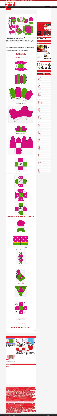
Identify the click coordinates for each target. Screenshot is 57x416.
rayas (23, 407)
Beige (30, 388)
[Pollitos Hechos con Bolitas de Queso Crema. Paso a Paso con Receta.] (45, 51)
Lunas (38, 119)
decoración (11, 394)
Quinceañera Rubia (19, 407)
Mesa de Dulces (22, 0)
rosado (24, 408)
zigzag (19, 412)
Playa (9, 406)
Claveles (31, 392)
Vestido (21, 411)
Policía (14, 406)
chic (15, 392)
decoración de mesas (16, 395)
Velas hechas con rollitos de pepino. (49, 56)
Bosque (34, 389)
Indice (39, 73)
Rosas (27, 408)
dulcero (9, 396)
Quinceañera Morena (14, 407)
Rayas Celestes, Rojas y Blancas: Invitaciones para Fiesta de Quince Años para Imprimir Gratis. (43, 32)
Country (19, 393)
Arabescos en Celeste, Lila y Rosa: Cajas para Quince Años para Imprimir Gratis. (20, 345)
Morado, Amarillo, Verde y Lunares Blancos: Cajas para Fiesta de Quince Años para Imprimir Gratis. (11, 345)
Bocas (9, 389)
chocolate (21, 392)
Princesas (25, 406)
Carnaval (27, 391)
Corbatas (13, 393)
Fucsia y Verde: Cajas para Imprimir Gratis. (13, 14)
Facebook (7, 397)
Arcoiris (6, 388)
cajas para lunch (14, 391)
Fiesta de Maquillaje (14, 397)
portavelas (18, 406)
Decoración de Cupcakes (28, 394)
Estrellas (27, 396)
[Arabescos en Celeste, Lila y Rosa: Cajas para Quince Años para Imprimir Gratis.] (20, 341)
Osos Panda (39, 125)
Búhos (12, 390)
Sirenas (17, 409)
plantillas (7, 406)
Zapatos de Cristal (11, 412)
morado (38, 164)
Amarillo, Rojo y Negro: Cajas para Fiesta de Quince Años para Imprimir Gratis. (21, 353)
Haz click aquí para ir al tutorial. (21, 283)
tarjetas (19, 410)
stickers (13, 410)
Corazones (10, 393)
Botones (7, 390)
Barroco (27, 388)
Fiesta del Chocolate (29, 397)
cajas (28, 390)
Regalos (11, 408)
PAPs (9, 0)
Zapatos (7, 412)
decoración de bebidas (22, 394)
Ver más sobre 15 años (47, 58)
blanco (6, 389)
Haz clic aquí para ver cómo (20, 53)
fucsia (29, 398)
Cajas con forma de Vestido (9, 391)
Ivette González (34, 330)
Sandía (33, 408)
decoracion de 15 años (15, 394)
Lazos (38, 116)
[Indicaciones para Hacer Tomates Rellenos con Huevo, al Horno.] (40, 48)
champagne (12, 392)
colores (33, 392)
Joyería (38, 115)
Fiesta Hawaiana (7, 398)
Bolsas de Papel (13, 389)
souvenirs (7, 410)
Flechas (11, 398)
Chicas (18, 392)
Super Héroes (16, 410)
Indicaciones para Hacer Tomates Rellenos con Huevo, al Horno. (40, 53)
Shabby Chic (11, 409)
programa (28, 406)
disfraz (33, 395)
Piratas (38, 131)
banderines (20, 388)
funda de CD (33, 398)
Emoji (12, 396)
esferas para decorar (23, 396)
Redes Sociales (7, 408)
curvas (32, 393)
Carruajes (30, 391)
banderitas (24, 388)
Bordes (31, 389)
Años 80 (38, 79)
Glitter (38, 107)
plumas (12, 406)
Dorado (6, 396)
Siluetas (15, 409)
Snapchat (21, 409)
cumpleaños (25, 393)
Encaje (19, 396)
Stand (10, 410)
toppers (33, 410)
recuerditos (26, 407)
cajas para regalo (19, 391)
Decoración (19, 0)
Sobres (23, 409)
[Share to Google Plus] (14, 338)
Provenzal (7, 407)
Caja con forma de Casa (20, 390)
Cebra (33, 391)
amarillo (38, 149)
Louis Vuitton (39, 118)
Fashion (10, 397)
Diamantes (30, 395)
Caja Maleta (25, 390)
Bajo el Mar (14, 388)
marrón (38, 163)
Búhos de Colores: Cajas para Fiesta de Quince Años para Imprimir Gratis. (30, 345)
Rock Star (19, 408)
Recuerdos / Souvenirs (13, 0)
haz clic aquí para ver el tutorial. (21, 265)
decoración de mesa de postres (9, 395)
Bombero (28, 389)
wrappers (30, 411)
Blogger (51, 415)
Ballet (17, 388)
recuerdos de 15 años (31, 407)
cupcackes (29, 393)
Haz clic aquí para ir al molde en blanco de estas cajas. (21, 217)
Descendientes (26, 395)
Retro (16, 408)
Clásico (27, 392)
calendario (24, 391)
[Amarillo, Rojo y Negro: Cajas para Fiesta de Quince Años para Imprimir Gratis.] (20, 349)
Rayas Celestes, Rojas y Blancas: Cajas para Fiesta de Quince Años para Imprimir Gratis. (30, 353)
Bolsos (25, 389)
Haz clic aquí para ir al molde (18, 325)
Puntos (10, 407)
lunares (38, 160)
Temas (33, 0)
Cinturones (24, 392)
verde (14, 411)
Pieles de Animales (40, 130)
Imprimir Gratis (7, 0)
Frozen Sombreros (24, 398)
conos (6, 393)
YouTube (34, 411)
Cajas (16, 0)
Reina (14, 408)
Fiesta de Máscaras (20, 397)
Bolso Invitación (21, 389)
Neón (38, 123)
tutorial (6, 411)
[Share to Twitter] (23, 338)
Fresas (20, 398)
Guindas (38, 108)
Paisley (38, 126)
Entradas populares (44, 74)
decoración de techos (21, 395)
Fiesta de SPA (24, 397)
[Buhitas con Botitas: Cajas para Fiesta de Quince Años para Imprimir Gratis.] (10, 357)
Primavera (21, 406)
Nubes (38, 124)
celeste (6, 392)
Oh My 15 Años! (7, 415)
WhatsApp (27, 411)
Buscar (51, 6)
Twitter (9, 411)
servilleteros (7, 409)
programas (32, 406)
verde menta (17, 411)
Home (6, 6)
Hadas (38, 109)
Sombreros (26, 409)
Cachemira (15, 390)
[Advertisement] (44, 16)
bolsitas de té (17, 389)
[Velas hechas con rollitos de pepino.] (45, 56)
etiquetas (31, 396)
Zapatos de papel (15, 412)
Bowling (9, 390)
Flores (14, 398)
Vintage (23, 411)
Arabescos (39, 77)
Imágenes (26, 0)
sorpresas (30, 409)
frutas (27, 398)
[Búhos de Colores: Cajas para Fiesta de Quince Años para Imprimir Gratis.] (30, 341)
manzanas (39, 161)
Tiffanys (30, 410)
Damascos (7, 394)
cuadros (22, 393)
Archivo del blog (49, 73)
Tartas (22, 410)
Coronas (16, 393)
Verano (11, 411)
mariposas (39, 162)
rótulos (30, 408)
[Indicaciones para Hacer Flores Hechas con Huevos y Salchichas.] (45, 46)
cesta (9, 392)
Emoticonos (16, 396)
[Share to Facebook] (13, 338)
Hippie (38, 111)
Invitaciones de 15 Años (29, 0)
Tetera (25, 410)
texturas (27, 410)
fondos (17, 398)
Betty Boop (33, 388)
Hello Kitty (39, 110)
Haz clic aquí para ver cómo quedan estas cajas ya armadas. (21, 216)
